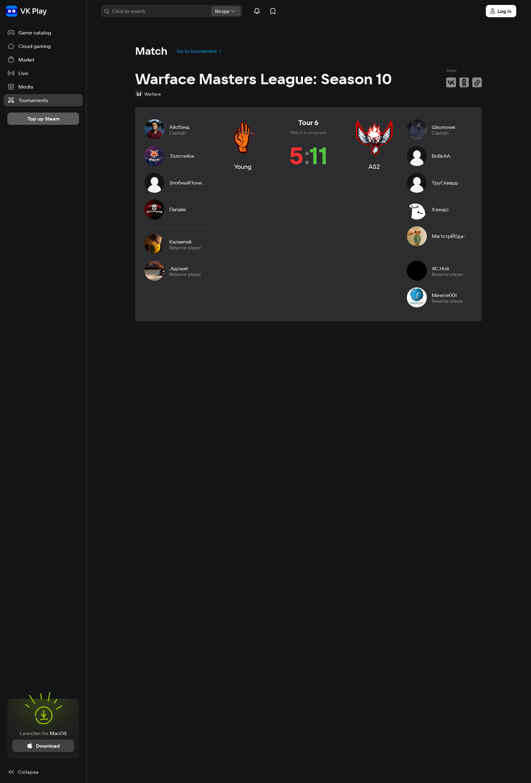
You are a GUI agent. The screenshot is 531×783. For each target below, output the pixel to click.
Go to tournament (197, 51)
